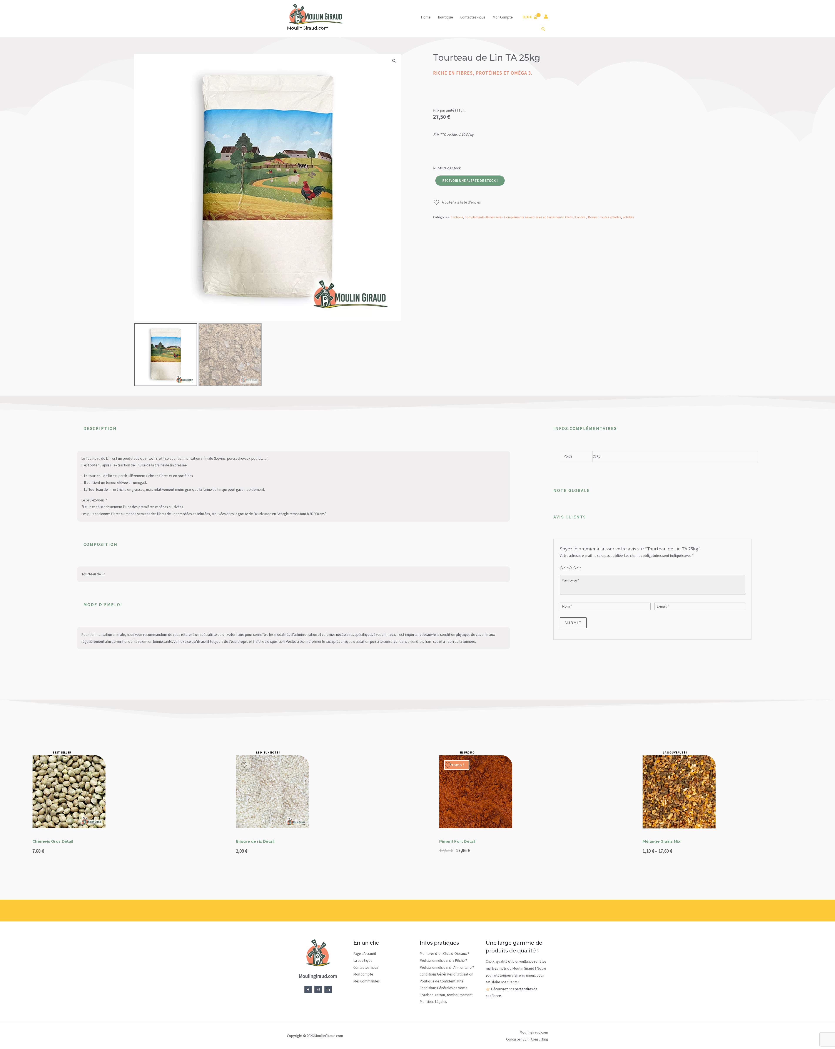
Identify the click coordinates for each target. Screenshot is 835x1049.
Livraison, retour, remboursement (446, 994)
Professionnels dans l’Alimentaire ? (447, 967)
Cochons (457, 217)
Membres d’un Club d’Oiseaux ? (444, 953)
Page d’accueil (364, 953)
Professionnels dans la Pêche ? (443, 960)
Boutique (445, 17)
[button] (543, 29)
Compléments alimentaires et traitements (534, 217)
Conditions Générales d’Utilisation (446, 974)
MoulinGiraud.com (308, 28)
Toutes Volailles (610, 217)
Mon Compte (503, 17)
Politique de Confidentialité (442, 981)
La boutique (362, 960)
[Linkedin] (328, 989)
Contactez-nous (472, 17)
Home (426, 17)
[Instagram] (318, 989)
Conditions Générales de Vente (444, 988)
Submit (573, 622)
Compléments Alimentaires (484, 217)
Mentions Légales (433, 1001)
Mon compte (363, 974)
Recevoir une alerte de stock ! (470, 181)
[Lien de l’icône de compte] (546, 16)
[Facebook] (308, 989)
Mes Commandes (366, 981)
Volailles (628, 217)
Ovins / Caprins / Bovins (581, 217)
